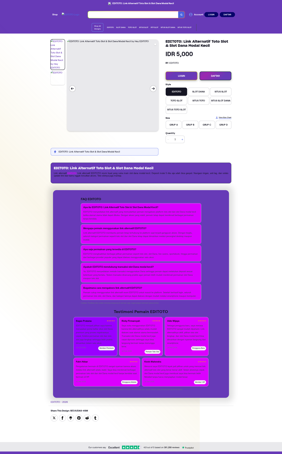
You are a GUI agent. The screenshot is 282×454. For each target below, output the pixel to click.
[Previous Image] (72, 88)
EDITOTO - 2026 (59, 402)
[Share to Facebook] (62, 417)
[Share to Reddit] (87, 417)
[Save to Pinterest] (78, 417)
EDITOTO (72, 173)
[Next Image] (153, 88)
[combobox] (133, 14)
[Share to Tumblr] (95, 417)
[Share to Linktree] (70, 417)
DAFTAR (227, 14)
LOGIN (211, 14)
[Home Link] (70, 14)
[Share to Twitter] (54, 417)
